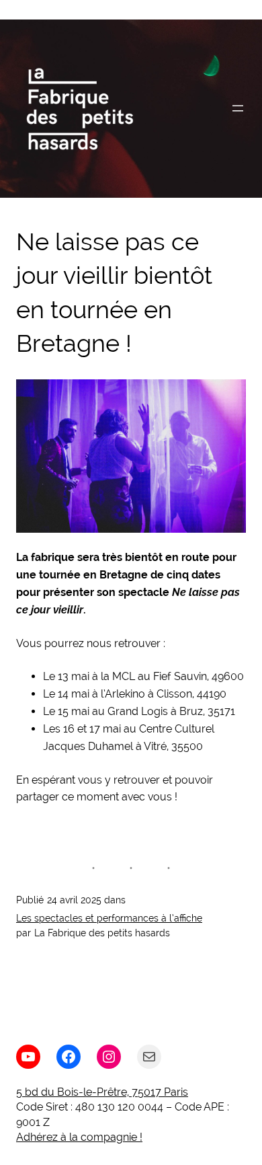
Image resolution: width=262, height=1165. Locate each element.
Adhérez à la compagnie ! (79, 1137)
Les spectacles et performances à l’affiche (109, 918)
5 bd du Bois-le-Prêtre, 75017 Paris (102, 1092)
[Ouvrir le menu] (238, 108)
